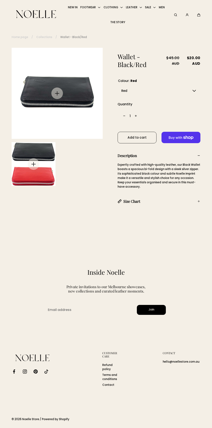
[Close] (26, 159)
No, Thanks (60, 256)
